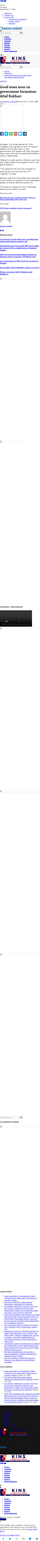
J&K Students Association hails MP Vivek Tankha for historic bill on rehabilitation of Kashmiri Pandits (19, 248)
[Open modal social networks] (25, 134)
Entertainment (10, 51)
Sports (7, 49)
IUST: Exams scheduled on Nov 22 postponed (15, 208)
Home (6, 37)
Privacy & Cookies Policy (10, 1535)
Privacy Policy (14, 21)
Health (7, 47)
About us (8, 13)
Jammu (7, 41)
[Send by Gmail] (15, 134)
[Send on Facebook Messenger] (20, 134)
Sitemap (12, 23)
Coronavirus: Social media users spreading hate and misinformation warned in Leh (19, 240)
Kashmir (7, 39)
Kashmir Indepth (9, 102)
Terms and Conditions (18, 19)
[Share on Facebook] (2, 134)
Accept (30, 1529)
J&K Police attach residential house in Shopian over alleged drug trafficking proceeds (19, 1360)
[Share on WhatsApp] (11, 134)
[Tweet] (6, 134)
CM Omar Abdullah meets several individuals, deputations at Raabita (18, 1303)
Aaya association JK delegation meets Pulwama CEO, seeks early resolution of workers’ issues (20, 1298)
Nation (7, 43)
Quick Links (9, 17)
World (6, 45)
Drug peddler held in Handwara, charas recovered (19, 267)
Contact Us (8, 15)
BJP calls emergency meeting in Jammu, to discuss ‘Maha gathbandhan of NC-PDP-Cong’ (17, 198)
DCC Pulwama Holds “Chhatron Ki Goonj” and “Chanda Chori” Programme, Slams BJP (21, 1327)
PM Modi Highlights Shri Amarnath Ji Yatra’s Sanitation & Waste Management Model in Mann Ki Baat (20, 1354)
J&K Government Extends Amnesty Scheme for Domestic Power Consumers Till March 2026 (18, 255)
